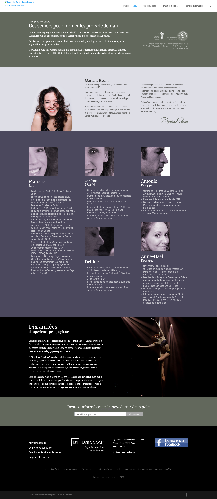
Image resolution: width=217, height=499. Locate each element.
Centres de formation (194, 6)
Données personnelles (40, 447)
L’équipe (136, 6)
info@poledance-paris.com (124, 452)
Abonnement (108, 409)
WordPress (67, 495)
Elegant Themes (44, 495)
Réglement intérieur (39, 457)
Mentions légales (37, 442)
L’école (126, 6)
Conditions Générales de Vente (45, 452)
